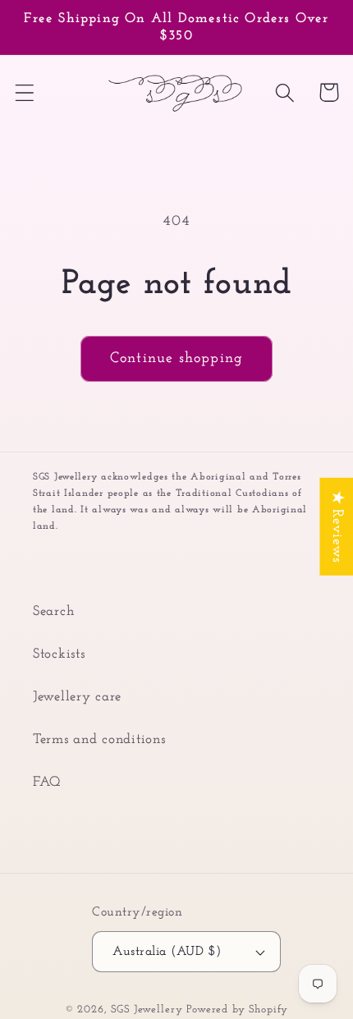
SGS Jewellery (148, 1009)
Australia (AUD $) (166, 951)
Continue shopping (176, 358)
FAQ (47, 782)
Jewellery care (77, 697)
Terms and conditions (99, 739)
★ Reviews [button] (336, 526)
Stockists (59, 654)
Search (53, 611)
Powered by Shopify (237, 1009)
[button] (25, 92)
